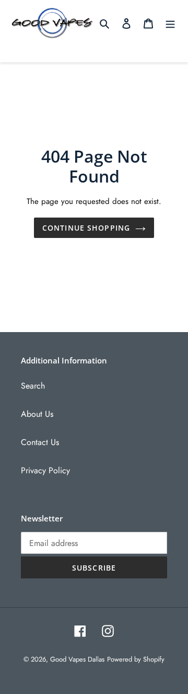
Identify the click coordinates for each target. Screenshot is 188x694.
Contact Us (40, 442)
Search (33, 386)
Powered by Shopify (135, 659)
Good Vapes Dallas (77, 659)
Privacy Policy (45, 470)
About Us (37, 414)
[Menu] (170, 23)
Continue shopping (86, 228)
